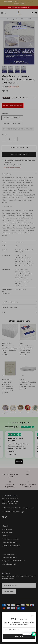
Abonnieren (19, 636)
